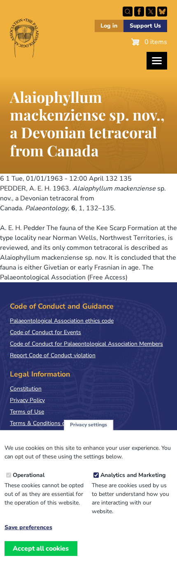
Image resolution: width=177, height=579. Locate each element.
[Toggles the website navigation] (157, 61)
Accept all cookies (41, 548)
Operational (28, 475)
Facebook (139, 11)
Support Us (145, 26)
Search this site (128, 11)
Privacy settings (88, 424)
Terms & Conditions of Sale (45, 423)
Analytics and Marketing (132, 475)
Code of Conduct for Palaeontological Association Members (86, 344)
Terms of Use (27, 412)
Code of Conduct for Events (45, 332)
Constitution (26, 389)
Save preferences (28, 527)
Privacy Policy (27, 400)
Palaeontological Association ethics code (62, 321)
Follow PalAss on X (151, 11)
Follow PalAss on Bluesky (162, 11)
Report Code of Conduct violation (52, 355)
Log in (108, 26)
